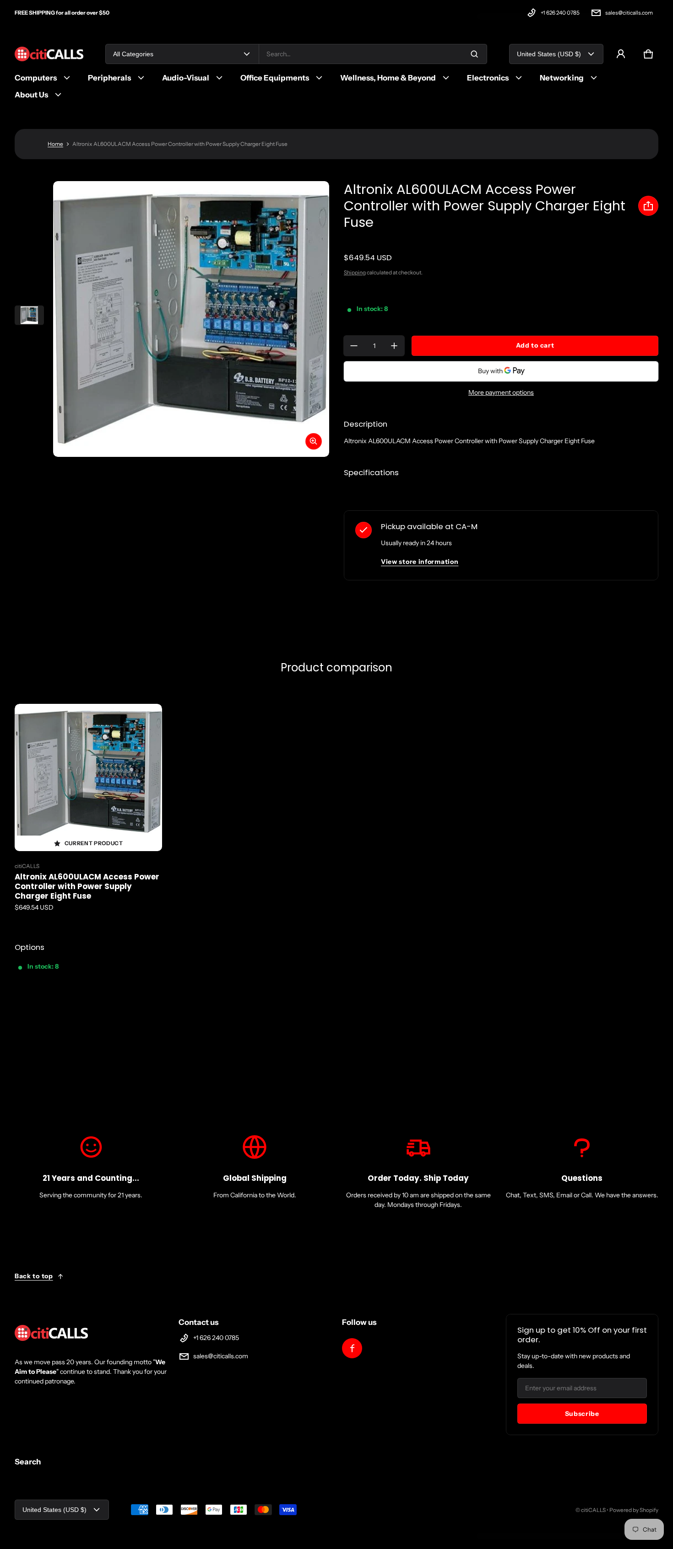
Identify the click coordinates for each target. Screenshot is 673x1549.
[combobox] (373, 54)
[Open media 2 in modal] (191, 319)
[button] (648, 54)
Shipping (355, 272)
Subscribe (582, 1414)
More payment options (501, 392)
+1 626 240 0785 (560, 12)
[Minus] (354, 346)
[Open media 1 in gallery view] (29, 315)
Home (55, 143)
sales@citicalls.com (629, 12)
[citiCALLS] (49, 54)
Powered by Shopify (633, 1509)
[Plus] (394, 346)
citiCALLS (593, 1509)
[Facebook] (352, 1348)
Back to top (34, 1276)
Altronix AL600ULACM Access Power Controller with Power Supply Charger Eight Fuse (87, 886)
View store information (419, 561)
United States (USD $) (549, 54)
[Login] (621, 54)
